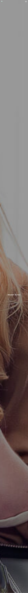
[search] (23, 1)
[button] (26, 1)
